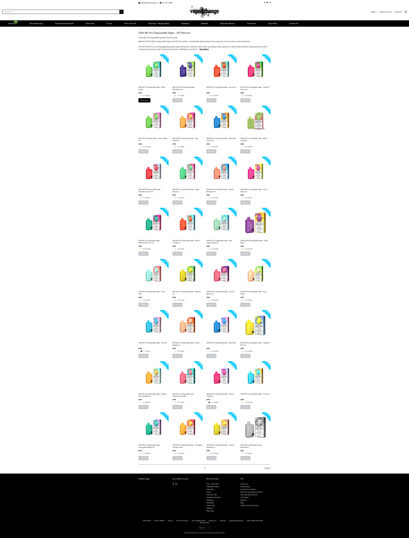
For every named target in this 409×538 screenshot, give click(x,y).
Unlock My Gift (204, 282)
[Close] (233, 250)
